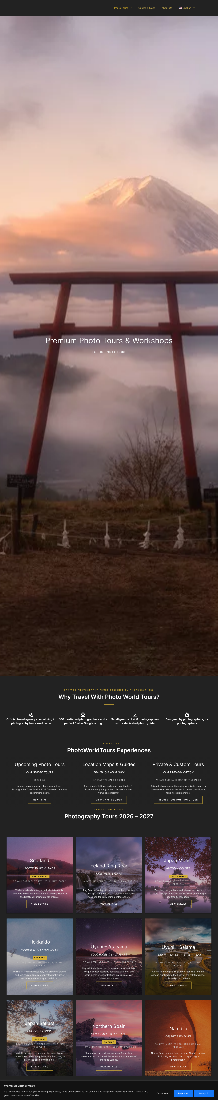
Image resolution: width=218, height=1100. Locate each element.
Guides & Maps (146, 7)
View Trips (40, 800)
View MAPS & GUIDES (109, 800)
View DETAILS (39, 904)
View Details (109, 904)
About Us (167, 7)
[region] (109, 1090)
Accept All (204, 1093)
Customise (162, 1093)
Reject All (183, 1093)
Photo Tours (121, 7)
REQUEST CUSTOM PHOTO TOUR (178, 800)
